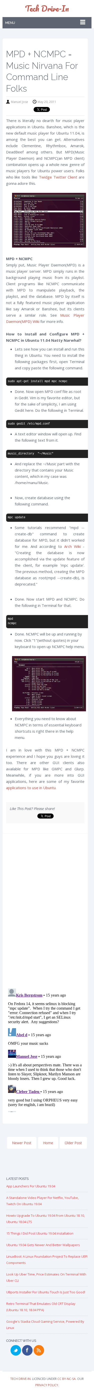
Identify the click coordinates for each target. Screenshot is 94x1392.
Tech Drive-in (47, 8)
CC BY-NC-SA (66, 1379)
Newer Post (21, 1142)
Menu (10, 23)
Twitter (16, 1350)
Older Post (73, 1142)
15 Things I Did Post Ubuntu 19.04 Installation (39, 1233)
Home (48, 1142)
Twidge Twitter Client (58, 177)
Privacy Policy (46, 1385)
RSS (39, 1350)
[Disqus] (45, 912)
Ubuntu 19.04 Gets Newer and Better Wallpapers (43, 1245)
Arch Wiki (72, 546)
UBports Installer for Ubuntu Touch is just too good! (45, 1292)
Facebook (27, 1350)
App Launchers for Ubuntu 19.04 (30, 1186)
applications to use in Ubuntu (31, 787)
